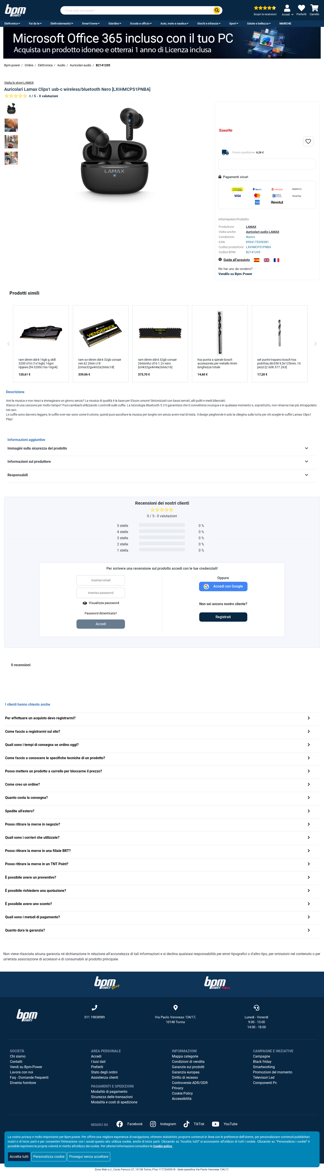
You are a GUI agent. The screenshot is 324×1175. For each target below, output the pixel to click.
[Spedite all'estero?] (309, 811)
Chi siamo (18, 1056)
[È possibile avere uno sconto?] (309, 904)
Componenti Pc (265, 1083)
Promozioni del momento (272, 1072)
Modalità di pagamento (109, 1091)
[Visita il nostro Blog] (106, 982)
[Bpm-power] (15, 10)
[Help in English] (267, 260)
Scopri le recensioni (265, 14)
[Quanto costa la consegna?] (309, 798)
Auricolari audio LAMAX (262, 232)
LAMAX (251, 227)
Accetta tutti (19, 1157)
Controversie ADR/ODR (190, 1083)
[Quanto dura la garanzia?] (309, 931)
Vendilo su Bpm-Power (235, 274)
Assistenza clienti (104, 1077)
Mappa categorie (185, 1056)
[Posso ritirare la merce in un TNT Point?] (309, 864)
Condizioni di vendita (188, 1062)
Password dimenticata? (101, 613)
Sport (232, 23)
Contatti (16, 1062)
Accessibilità (182, 1099)
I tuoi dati (98, 1062)
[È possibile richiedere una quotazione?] (309, 891)
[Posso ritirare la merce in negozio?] (309, 825)
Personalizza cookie (48, 1157)
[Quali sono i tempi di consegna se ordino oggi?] (309, 745)
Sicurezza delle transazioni (112, 1097)
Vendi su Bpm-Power (26, 1067)
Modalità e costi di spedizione (114, 1102)
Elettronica (11, 23)
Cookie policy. (163, 1146)
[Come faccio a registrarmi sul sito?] (309, 732)
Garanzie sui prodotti (188, 1067)
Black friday (262, 1062)
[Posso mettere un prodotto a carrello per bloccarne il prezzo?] (309, 772)
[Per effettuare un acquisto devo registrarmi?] (309, 718)
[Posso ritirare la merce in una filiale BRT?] (309, 851)
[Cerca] (216, 10)
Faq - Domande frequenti (29, 1077)
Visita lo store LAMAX (19, 82)
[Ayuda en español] (257, 260)
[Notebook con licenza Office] (162, 43)
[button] (8, 343)
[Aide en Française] (276, 260)
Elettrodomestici (60, 23)
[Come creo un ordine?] (309, 785)
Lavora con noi (21, 1072)
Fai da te (34, 23)
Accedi (96, 1056)
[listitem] (41, 343)
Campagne (261, 1056)
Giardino (113, 23)
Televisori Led (263, 1077)
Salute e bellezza (257, 23)
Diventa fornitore (23, 1083)
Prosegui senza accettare (88, 1157)
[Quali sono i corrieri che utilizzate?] (309, 838)
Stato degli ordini (104, 1072)
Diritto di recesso (185, 1077)
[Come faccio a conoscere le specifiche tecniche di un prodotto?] (309, 758)
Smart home (89, 23)
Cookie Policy (182, 1093)
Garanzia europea (185, 1072)
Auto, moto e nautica (173, 23)
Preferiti (97, 1067)
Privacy (177, 1088)
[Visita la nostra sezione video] (217, 982)
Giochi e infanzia (207, 23)
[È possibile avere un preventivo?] (309, 878)
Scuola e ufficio (139, 23)
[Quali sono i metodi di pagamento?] (309, 917)
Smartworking (264, 1067)
